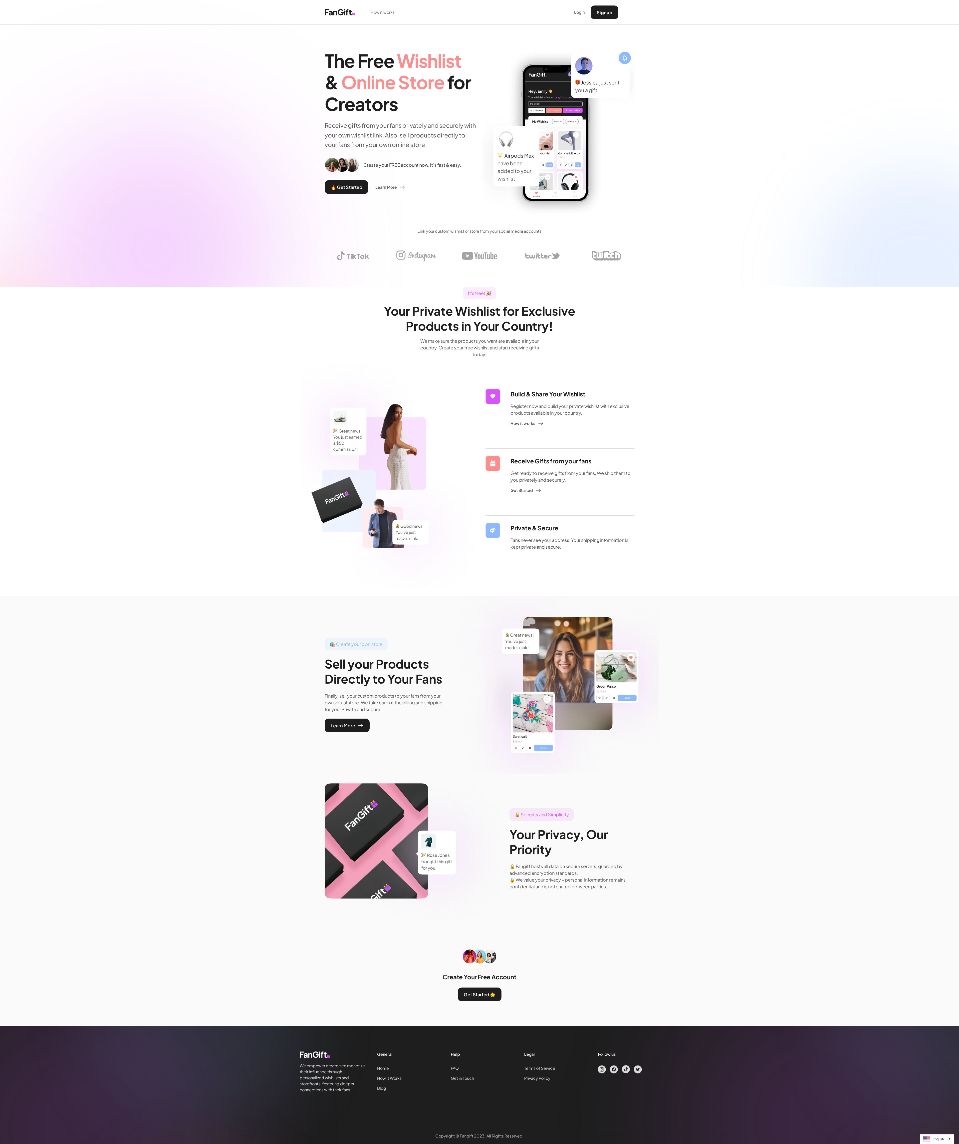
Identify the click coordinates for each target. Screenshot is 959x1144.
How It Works (389, 1078)
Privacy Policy (537, 1078)
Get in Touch (462, 1078)
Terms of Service (539, 1068)
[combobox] (937, 1139)
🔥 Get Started (346, 187)
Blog (381, 1088)
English (938, 1139)
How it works (383, 12)
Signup (604, 12)
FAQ (455, 1068)
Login (579, 12)
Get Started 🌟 (479, 994)
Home (383, 1068)
